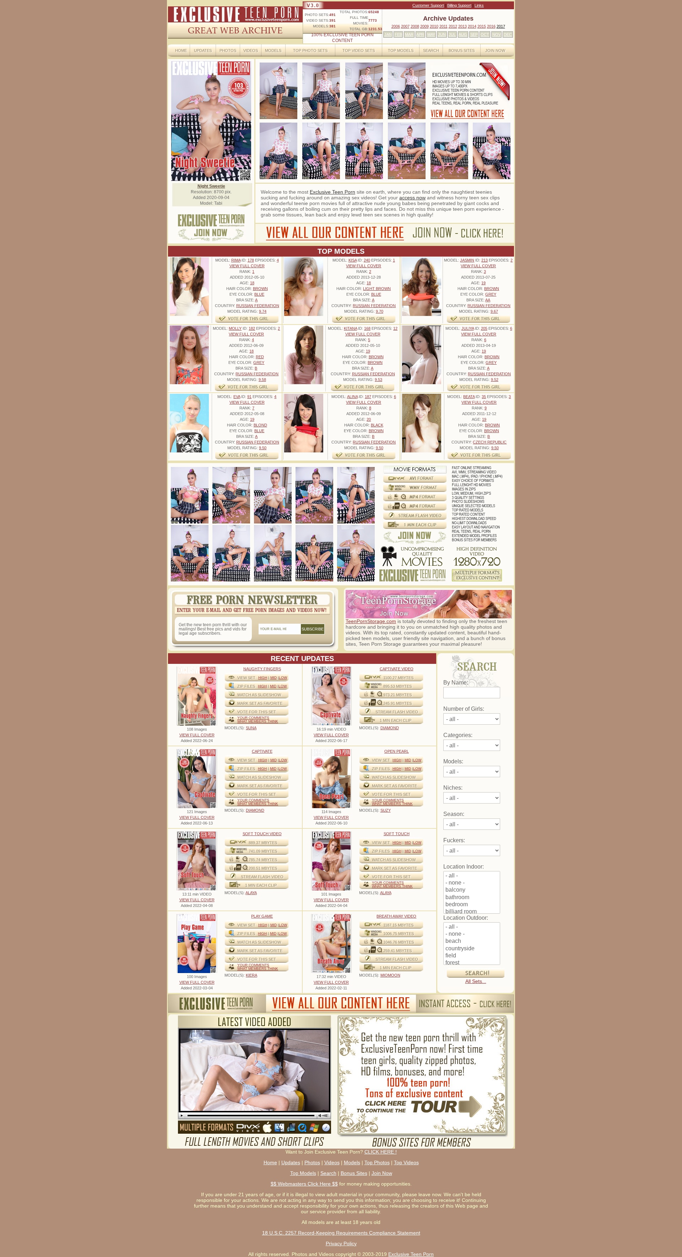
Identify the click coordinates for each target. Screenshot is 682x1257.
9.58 (262, 379)
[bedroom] (472, 904)
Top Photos (377, 1162)
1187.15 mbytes (398, 925)
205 (484, 328)
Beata (469, 396)
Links (479, 5)
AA (487, 300)
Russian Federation (257, 305)
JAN (388, 34)
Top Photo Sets (310, 50)
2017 (501, 26)
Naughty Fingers (262, 669)
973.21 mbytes (397, 695)
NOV (496, 34)
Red (260, 357)
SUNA (251, 728)
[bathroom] (472, 897)
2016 (491, 26)
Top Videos (406, 1162)
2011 (443, 26)
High (262, 677)
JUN (442, 34)
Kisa (352, 260)
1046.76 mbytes (398, 942)
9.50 (262, 448)
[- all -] (472, 876)
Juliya (467, 328)
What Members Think (257, 721)
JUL (452, 34)
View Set (246, 678)
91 (249, 396)
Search (431, 50)
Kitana (350, 328)
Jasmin (467, 260)
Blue (259, 294)
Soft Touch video (262, 834)
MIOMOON (390, 975)
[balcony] (472, 890)
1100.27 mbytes (398, 678)
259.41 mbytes (397, 951)
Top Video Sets (358, 50)
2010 (434, 26)
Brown (260, 288)
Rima (235, 260)
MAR (409, 34)
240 (367, 260)
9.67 (494, 311)
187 (368, 396)
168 (367, 328)
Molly (235, 328)
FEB (398, 34)
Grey (490, 294)
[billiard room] (472, 911)
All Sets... (475, 981)
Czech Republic (490, 442)
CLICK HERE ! (380, 1152)
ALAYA (251, 893)
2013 (462, 26)
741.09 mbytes (263, 851)
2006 (395, 26)
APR (420, 34)
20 (369, 419)
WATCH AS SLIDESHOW (259, 695)
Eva (236, 396)
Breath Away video (396, 916)
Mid (273, 677)
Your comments (253, 718)
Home (181, 50)
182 (252, 328)
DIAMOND (389, 728)
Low (283, 677)
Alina (352, 396)
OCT (485, 34)
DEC (508, 34)
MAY (431, 34)
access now (412, 197)
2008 (415, 26)
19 (483, 283)
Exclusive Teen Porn (332, 192)
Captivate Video (396, 669)
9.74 (262, 311)
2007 (405, 26)
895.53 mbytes (397, 686)
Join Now (495, 50)
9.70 (379, 311)
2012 (453, 26)
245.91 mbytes (397, 703)
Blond (260, 425)
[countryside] (472, 948)
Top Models (400, 50)
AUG (463, 34)
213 (484, 260)
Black (377, 425)
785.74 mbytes (263, 860)
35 (484, 396)
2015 (481, 26)
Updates (203, 50)
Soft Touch (397, 834)
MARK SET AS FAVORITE (259, 703)
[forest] (472, 963)
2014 (472, 26)
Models (273, 50)
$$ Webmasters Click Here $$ (304, 1184)
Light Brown (377, 288)
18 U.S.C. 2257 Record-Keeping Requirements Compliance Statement (341, 1233)
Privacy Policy (341, 1243)
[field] (472, 956)
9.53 (378, 379)
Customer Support (428, 5)
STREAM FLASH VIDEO (396, 712)
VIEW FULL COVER (247, 266)
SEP (474, 34)
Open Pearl (396, 751)
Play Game (262, 916)
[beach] (472, 941)
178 (251, 260)
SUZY (385, 810)
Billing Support (459, 5)
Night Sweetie (211, 186)
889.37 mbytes (263, 842)
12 (395, 328)
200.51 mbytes (263, 868)
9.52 (494, 379)
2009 (424, 26)
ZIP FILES (246, 686)
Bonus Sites (462, 50)
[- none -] (472, 883)
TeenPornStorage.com (371, 621)
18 (252, 283)
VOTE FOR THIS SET (256, 712)
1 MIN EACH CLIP (395, 720)
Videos (250, 50)
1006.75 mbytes (398, 933)
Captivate (262, 751)
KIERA (251, 975)
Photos (228, 50)
